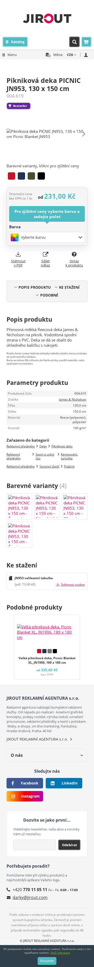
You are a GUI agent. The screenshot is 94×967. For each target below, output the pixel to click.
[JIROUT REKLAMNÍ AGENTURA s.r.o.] (47, 18)
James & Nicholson (72, 399)
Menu (12, 54)
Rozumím (47, 961)
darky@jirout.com (30, 897)
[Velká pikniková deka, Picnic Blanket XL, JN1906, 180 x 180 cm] (47, 630)
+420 (30, 889)
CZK (70, 54)
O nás (17, 755)
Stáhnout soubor (73, 584)
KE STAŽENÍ (69, 287)
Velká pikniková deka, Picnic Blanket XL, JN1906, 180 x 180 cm (47, 660)
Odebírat (69, 845)
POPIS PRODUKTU (35, 287)
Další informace (60, 952)
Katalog (18, 41)
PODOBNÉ (49, 295)
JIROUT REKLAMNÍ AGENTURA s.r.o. (37, 739)
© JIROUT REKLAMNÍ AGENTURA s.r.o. (47, 940)
